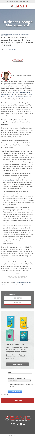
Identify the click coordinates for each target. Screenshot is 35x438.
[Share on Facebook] (12, 276)
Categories (17, 400)
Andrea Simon (5, 34)
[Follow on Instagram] (10, 2)
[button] (2, 6)
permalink (24, 284)
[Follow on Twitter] (12, 2)
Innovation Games (9, 180)
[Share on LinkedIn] (25, 276)
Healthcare (4, 35)
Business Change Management (19, 34)
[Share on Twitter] (16, 276)
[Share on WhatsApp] (9, 276)
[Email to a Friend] (19, 276)
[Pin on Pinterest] (22, 276)
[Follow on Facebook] (7, 2)
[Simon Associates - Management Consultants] (18, 6)
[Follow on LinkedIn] (14, 2)
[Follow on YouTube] (17, 2)
